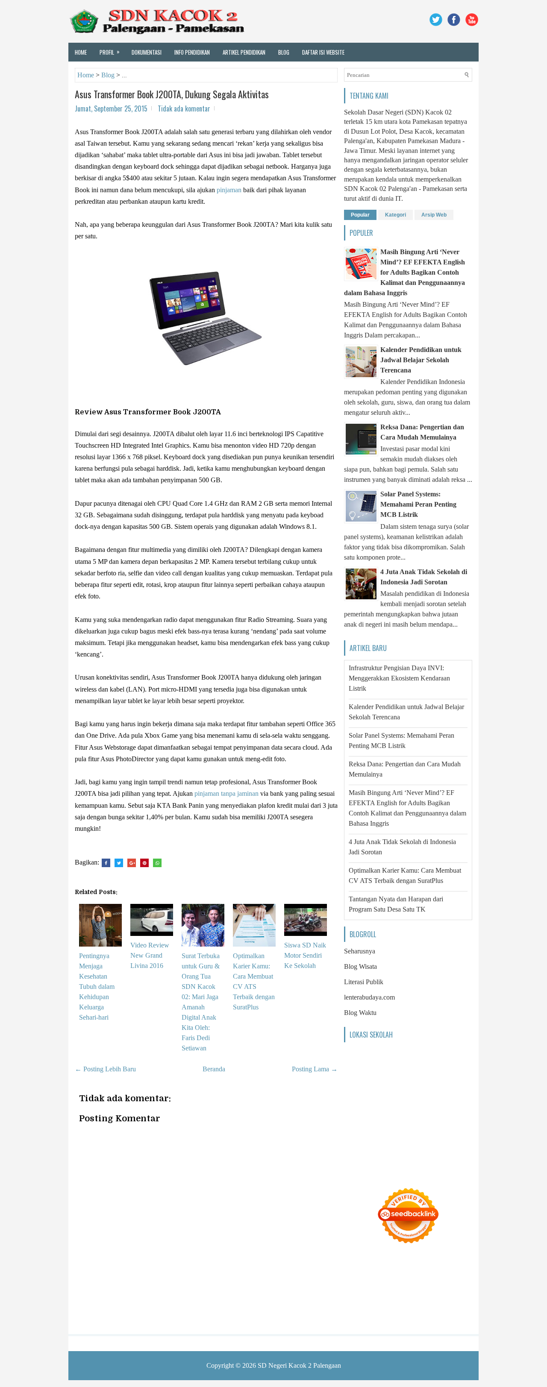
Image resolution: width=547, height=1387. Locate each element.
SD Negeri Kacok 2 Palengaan (299, 1365)
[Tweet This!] (119, 863)
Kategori (395, 215)
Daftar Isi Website (323, 52)
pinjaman (229, 190)
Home (81, 52)
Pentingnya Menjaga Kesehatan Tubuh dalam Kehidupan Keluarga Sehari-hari (97, 986)
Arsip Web (434, 215)
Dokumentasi (147, 52)
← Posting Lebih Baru (105, 1069)
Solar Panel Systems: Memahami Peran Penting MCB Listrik (418, 504)
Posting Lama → (315, 1069)
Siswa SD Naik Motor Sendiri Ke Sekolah (305, 955)
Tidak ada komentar (184, 108)
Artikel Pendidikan (244, 52)
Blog (283, 52)
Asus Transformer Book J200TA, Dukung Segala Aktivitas (172, 94)
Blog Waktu (360, 1012)
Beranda (214, 1069)
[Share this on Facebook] (106, 863)
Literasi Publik (363, 981)
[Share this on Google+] (131, 863)
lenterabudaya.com (369, 997)
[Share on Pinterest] (144, 863)
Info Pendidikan (192, 52)
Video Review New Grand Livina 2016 (149, 955)
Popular (360, 215)
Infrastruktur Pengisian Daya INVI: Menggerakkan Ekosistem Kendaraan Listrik (399, 678)
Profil (110, 51)
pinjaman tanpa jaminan (226, 793)
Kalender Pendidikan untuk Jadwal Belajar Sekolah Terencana (421, 360)
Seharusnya (359, 951)
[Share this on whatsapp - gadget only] (157, 863)
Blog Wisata (360, 966)
